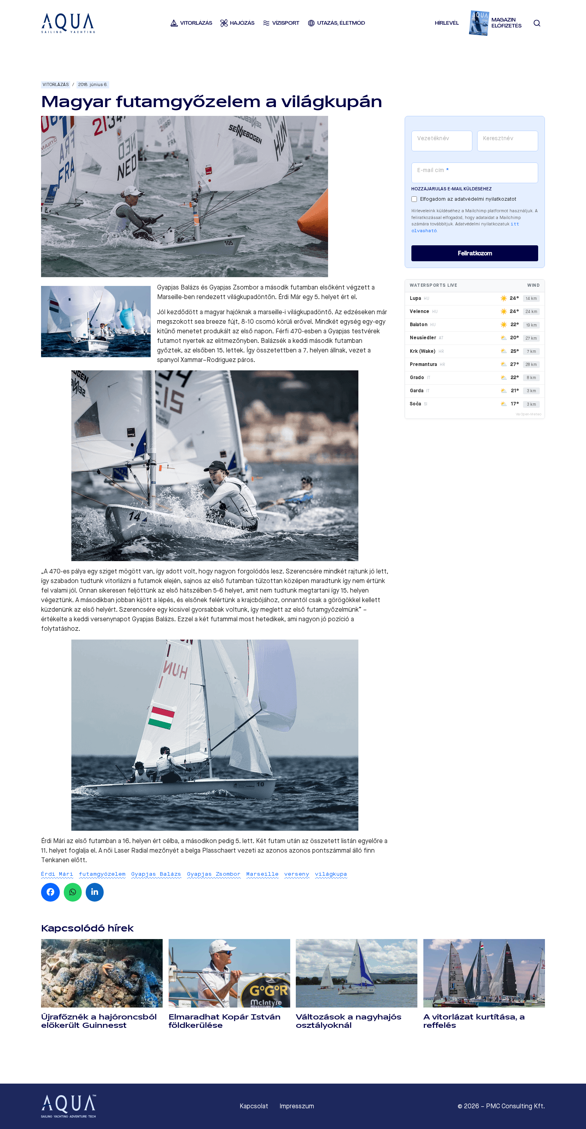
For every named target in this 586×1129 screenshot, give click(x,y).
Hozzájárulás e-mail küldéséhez (451, 189)
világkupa (331, 874)
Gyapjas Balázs (156, 874)
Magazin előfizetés (506, 23)
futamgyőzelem (102, 874)
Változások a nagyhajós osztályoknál (348, 1021)
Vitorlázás (56, 85)
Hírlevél (447, 23)
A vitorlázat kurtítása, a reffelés (474, 1021)
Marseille (262, 874)
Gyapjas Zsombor (214, 874)
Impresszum (296, 1106)
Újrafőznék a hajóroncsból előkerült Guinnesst (99, 1021)
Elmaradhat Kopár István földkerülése (225, 1021)
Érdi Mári (57, 874)
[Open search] (537, 23)
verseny (296, 874)
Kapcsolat (254, 1106)
